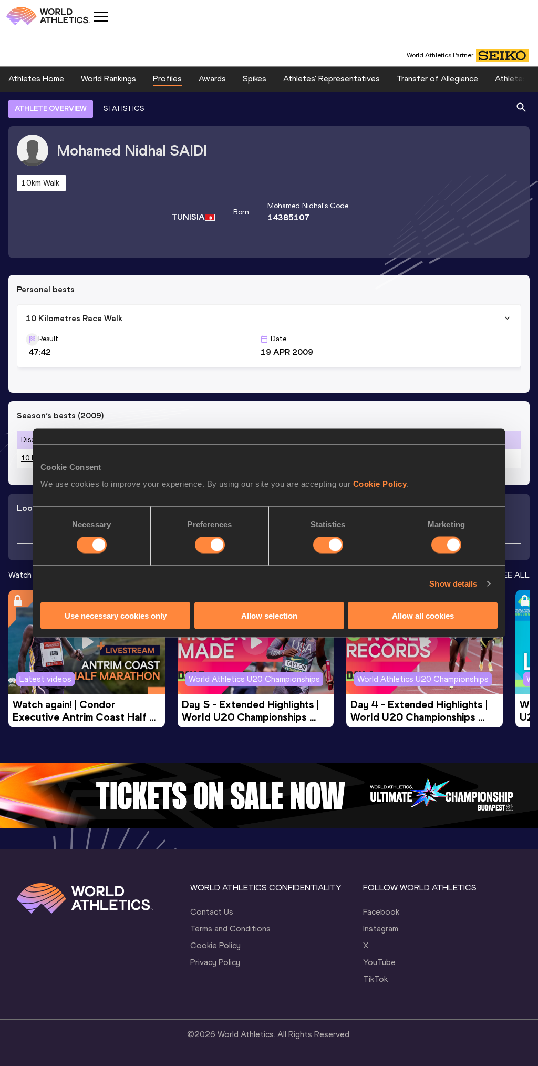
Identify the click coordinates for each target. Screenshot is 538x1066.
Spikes (254, 79)
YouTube (379, 962)
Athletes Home (36, 79)
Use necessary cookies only (116, 615)
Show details (453, 583)
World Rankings (108, 79)
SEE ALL (514, 575)
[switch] (210, 545)
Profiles (167, 79)
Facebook (381, 912)
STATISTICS (124, 108)
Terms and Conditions (230, 929)
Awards (212, 79)
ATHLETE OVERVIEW (51, 108)
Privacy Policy (215, 962)
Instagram (380, 929)
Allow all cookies (423, 615)
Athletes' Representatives (331, 79)
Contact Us (211, 912)
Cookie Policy (380, 483)
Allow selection (269, 615)
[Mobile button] (100, 16)
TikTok (375, 979)
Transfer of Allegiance (437, 79)
